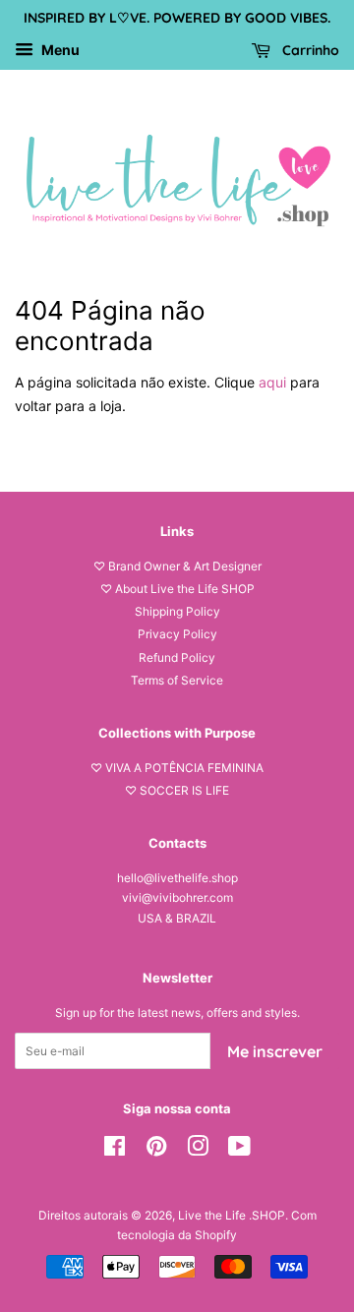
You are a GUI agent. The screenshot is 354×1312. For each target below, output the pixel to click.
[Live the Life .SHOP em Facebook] (114, 1150)
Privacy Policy (177, 633)
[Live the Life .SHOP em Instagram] (197, 1150)
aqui (272, 382)
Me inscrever (275, 1051)
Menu (59, 49)
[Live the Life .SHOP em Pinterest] (156, 1150)
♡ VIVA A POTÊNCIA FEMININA (177, 767)
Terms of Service (177, 680)
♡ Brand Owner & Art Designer (177, 566)
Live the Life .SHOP (231, 1215)
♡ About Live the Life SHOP (177, 588)
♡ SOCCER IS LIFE (177, 790)
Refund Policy (177, 657)
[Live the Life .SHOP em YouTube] (239, 1150)
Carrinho (308, 50)
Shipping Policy (177, 611)
